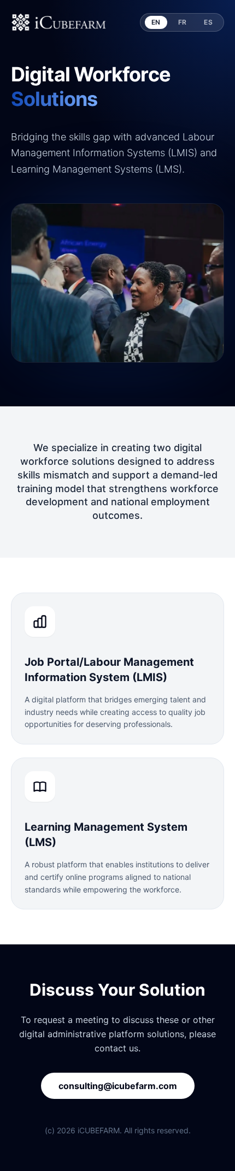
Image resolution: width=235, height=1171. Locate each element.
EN (156, 22)
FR (182, 22)
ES (208, 22)
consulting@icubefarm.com (117, 1085)
